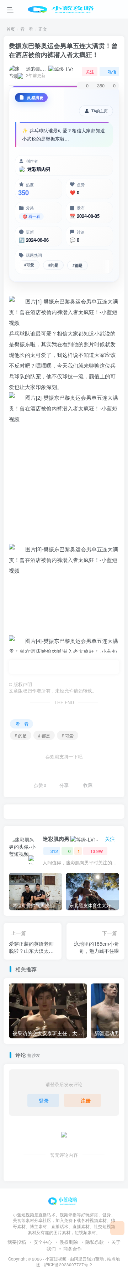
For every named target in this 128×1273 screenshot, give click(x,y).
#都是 (77, 264)
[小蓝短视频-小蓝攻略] (64, 1200)
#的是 (53, 264)
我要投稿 (16, 1241)
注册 (86, 1100)
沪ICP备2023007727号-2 (68, 1264)
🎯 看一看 (31, 216)
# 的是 (21, 735)
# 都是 (44, 735)
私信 (112, 71)
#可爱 (29, 264)
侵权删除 (68, 1241)
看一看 (26, 29)
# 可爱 (68, 735)
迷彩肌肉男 (36, 68)
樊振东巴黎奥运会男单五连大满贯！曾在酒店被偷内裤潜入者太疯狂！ (63, 50)
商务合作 (72, 1248)
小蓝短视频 (55, 1259)
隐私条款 (94, 1241)
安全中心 (42, 1241)
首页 (10, 29)
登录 (44, 1100)
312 (54, 851)
